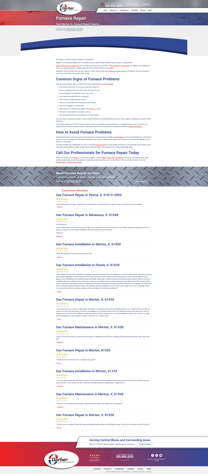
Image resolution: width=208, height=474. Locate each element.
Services (97, 469)
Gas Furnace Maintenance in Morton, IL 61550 (89, 327)
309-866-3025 (114, 5)
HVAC (105, 10)
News (150, 10)
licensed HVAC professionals (119, 66)
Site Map (148, 472)
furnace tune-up (119, 137)
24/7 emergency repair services (115, 71)
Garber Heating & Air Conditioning (67, 66)
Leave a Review (94, 460)
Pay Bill (143, 10)
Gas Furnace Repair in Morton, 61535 (83, 350)
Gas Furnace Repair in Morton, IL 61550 (85, 299)
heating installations (135, 126)
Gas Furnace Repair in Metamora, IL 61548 (87, 215)
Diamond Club (100, 145)
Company (134, 10)
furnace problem (107, 84)
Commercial (124, 10)
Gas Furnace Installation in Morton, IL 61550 (88, 244)
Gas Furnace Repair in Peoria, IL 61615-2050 (89, 195)
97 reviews (95, 457)
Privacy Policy (126, 472)
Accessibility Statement (138, 472)
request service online (74, 162)
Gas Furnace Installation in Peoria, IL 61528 (88, 265)
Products (113, 10)
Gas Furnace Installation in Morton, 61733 (86, 371)
